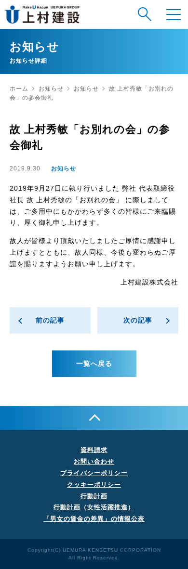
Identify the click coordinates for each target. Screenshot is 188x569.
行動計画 (94, 496)
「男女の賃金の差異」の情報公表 (94, 518)
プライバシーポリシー (94, 473)
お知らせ (51, 88)
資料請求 (94, 449)
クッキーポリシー (94, 484)
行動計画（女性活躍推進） (94, 507)
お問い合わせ (94, 461)
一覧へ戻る (94, 363)
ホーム (19, 88)
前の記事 (50, 320)
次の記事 (137, 320)
